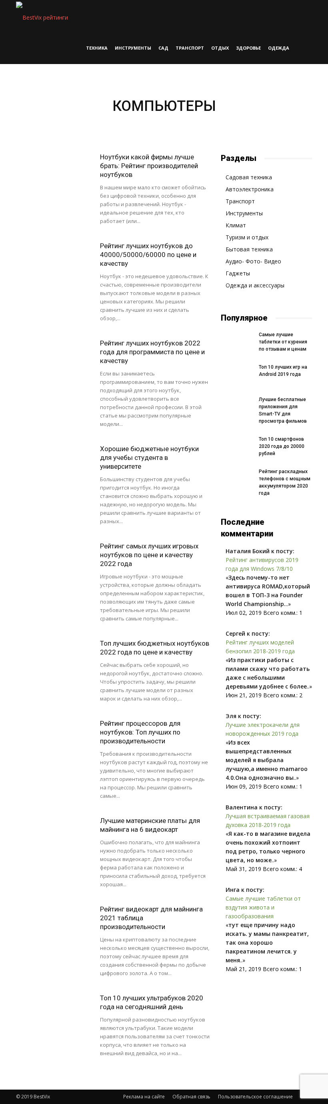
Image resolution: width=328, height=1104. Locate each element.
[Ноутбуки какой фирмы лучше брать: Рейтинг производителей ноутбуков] (54, 179)
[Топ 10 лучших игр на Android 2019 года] (237, 374)
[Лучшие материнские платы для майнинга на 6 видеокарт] (54, 842)
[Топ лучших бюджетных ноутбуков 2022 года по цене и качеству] (54, 665)
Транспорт (190, 48)
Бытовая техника (249, 249)
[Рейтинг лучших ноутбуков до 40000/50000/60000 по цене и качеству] (54, 267)
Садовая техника (249, 177)
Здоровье (248, 48)
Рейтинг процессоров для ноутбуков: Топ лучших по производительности (140, 732)
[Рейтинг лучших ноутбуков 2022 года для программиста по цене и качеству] (54, 365)
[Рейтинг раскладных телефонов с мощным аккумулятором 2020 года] (237, 479)
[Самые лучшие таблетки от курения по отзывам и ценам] (237, 342)
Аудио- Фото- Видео (253, 261)
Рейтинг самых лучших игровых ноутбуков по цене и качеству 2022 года (149, 555)
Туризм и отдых (247, 237)
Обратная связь (191, 1096)
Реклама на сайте (144, 1096)
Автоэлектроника (250, 189)
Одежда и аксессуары (255, 285)
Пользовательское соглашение (255, 1096)
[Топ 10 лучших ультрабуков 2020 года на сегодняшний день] (54, 1020)
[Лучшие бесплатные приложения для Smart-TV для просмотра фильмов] (237, 407)
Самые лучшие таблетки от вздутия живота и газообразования (263, 907)
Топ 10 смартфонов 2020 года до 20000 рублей (281, 446)
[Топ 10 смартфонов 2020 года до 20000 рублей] (237, 447)
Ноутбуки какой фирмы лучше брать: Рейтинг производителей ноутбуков (149, 166)
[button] (302, 16)
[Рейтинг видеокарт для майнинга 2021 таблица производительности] (54, 931)
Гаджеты (238, 273)
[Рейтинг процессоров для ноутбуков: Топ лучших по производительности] (54, 745)
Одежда (278, 48)
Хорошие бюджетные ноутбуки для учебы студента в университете (149, 457)
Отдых (220, 48)
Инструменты (133, 48)
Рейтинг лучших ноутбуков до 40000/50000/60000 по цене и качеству (148, 254)
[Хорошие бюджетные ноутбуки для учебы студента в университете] (54, 470)
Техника (97, 48)
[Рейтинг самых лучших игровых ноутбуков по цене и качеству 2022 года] (54, 568)
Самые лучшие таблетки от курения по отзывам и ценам (283, 342)
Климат (236, 225)
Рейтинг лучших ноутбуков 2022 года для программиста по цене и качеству (152, 352)
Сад (163, 48)
